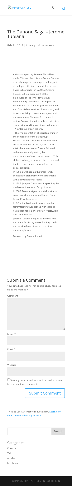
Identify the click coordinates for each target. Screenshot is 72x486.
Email (11, 349)
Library (30, 45)
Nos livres (12, 463)
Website (11, 364)
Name (11, 334)
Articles (11, 458)
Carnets (11, 448)
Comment (13, 295)
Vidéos (10, 453)
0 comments (46, 45)
